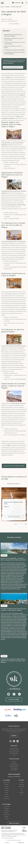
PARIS (21, 794)
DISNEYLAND (21, 786)
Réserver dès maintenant (14, 516)
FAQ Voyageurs (14, 769)
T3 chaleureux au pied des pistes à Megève (14, 50)
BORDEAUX (21, 784)
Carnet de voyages (14, 699)
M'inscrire (14, 735)
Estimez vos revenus (14, 823)
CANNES (6, 790)
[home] (3, 3)
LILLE (21, 788)
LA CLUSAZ (6, 810)
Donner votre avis (14, 766)
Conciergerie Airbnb (14, 748)
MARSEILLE (21, 792)
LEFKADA (6, 796)
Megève (8, 77)
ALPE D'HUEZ (6, 806)
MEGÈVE (6, 812)
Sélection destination (16, 6)
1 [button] (18, 523)
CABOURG (6, 788)
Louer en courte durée (14, 750)
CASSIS (6, 792)
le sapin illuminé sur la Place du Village (16, 205)
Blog (2, 6)
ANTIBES (6, 784)
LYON (21, 790)
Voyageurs (7, 6)
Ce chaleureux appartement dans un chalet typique (13, 241)
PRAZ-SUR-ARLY (6, 814)
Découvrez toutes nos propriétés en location (13, 67)
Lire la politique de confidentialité (7, 838)
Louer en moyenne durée (14, 751)
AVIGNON (22, 782)
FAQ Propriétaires (14, 768)
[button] (26, 3)
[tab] (14, 777)
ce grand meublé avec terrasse (18, 403)
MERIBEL (6, 816)
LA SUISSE (6, 818)
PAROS (6, 794)
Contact (14, 761)
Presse (14, 755)
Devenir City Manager (14, 764)
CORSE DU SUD (6, 782)
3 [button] (22, 523)
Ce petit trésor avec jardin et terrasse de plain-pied (13, 346)
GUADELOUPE (6, 798)
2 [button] (20, 523)
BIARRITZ (6, 786)
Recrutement (14, 763)
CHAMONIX (6, 808)
